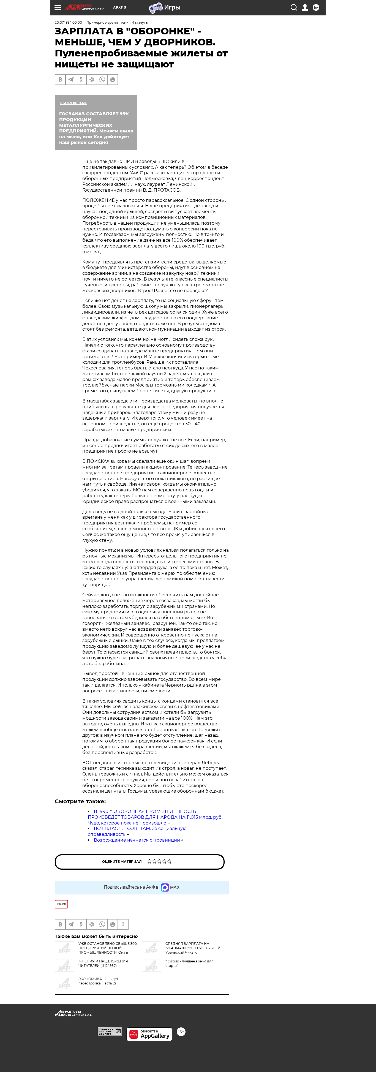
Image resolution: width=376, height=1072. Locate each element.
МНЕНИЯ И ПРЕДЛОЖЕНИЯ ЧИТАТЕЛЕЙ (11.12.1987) (103, 963)
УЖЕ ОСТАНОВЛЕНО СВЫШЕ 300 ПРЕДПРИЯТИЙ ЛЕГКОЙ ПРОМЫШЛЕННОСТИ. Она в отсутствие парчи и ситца (96, 950)
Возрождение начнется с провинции (137, 840)
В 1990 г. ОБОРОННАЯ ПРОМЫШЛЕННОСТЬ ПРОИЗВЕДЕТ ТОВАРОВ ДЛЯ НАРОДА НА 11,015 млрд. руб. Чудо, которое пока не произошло (155, 817)
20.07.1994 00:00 (68, 22)
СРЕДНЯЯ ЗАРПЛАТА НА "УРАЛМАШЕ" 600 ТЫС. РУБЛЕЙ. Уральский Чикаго (193, 948)
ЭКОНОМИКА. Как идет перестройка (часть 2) (98, 981)
